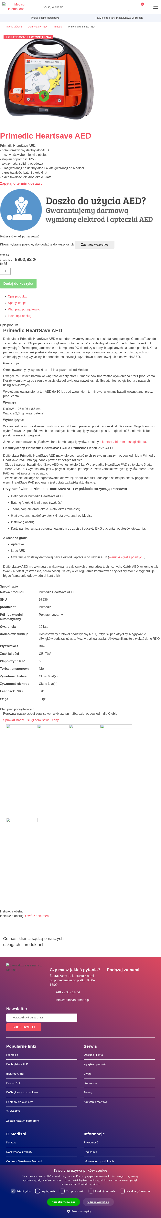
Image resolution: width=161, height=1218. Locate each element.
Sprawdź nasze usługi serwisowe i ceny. (31, 720)
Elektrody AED (15, 1073)
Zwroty (88, 1092)
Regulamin (90, 1151)
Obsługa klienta (93, 1054)
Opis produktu (17, 296)
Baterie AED (13, 1083)
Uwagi (87, 1073)
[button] (80, 1211)
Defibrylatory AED (17, 1064)
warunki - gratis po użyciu (126, 557)
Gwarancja (90, 1083)
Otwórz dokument (37, 916)
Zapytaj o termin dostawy (21, 183)
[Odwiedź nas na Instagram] (134, 978)
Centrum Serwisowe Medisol (24, 1161)
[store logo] (13, 6)
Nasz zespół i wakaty (19, 1151)
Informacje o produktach (99, 1161)
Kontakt (11, 1142)
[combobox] (85, 7)
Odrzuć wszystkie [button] (98, 1201)
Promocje (12, 1054)
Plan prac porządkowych (25, 309)
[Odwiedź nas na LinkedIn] (122, 978)
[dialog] (80, 1191)
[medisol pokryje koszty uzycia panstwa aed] (80, 230)
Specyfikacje (17, 303)
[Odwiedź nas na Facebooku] (111, 978)
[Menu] (156, 7)
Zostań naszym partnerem (22, 1120)
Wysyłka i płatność (95, 1064)
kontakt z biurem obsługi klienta (124, 441)
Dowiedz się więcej (89, 1184)
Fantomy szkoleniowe (19, 1101)
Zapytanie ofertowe (96, 1101)
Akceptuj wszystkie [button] (63, 1201)
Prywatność (91, 1142)
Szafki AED (13, 1111)
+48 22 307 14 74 (68, 992)
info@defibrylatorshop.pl (73, 1000)
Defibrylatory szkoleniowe (22, 1092)
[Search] (125, 7)
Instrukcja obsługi (20, 316)
